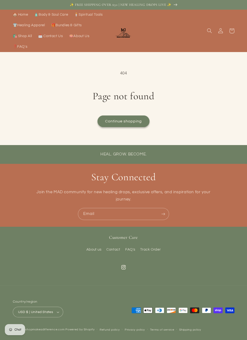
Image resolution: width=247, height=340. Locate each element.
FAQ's (130, 249)
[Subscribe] (163, 214)
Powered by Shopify (80, 329)
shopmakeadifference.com (44, 329)
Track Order (150, 249)
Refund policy (110, 329)
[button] (209, 30)
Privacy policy (135, 329)
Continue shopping (123, 121)
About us (94, 249)
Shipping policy (190, 329)
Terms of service (162, 329)
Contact (113, 249)
